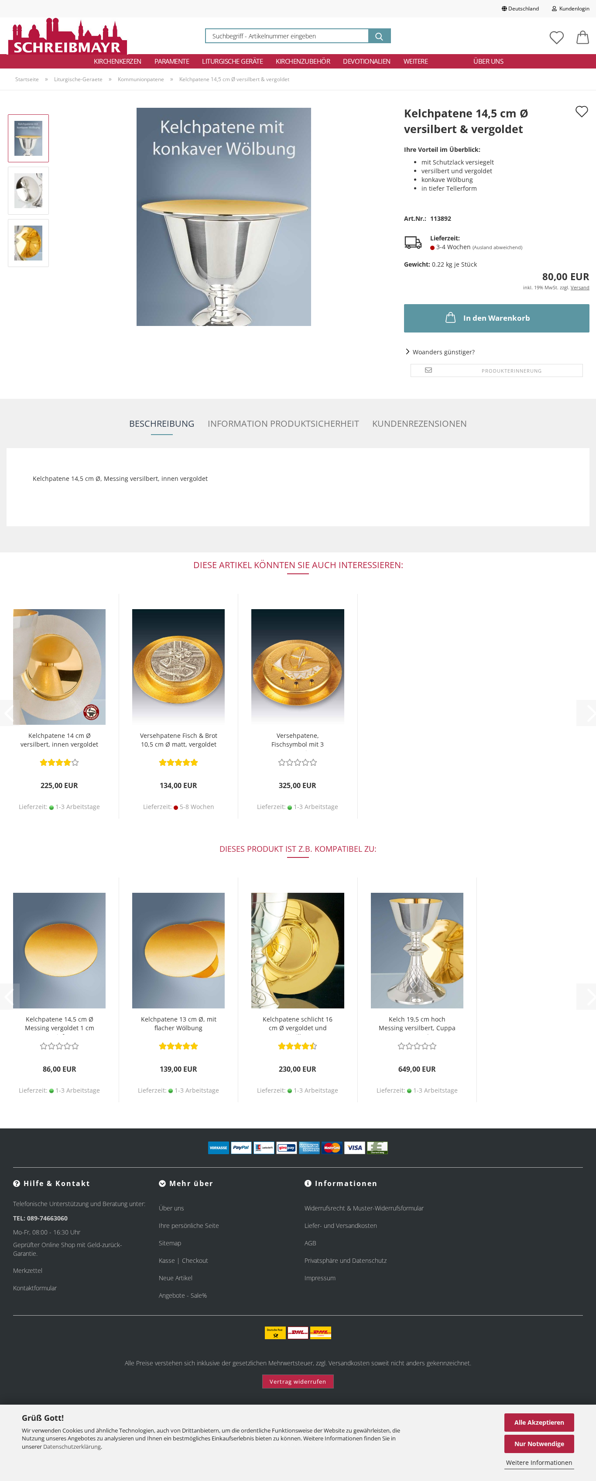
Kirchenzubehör (303, 61)
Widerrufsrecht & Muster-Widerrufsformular (364, 1208)
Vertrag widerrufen (298, 1381)
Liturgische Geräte (232, 61)
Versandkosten (349, 1363)
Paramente (171, 61)
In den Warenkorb (496, 318)
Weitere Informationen (539, 1462)
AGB (310, 1243)
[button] (583, 35)
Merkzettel (27, 1270)
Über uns (488, 61)
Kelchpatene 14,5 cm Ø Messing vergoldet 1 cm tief (59, 1025)
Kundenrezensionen (419, 423)
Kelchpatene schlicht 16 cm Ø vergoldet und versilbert (297, 1025)
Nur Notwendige (539, 1444)
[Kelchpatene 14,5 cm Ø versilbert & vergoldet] (224, 216)
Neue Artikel (175, 1278)
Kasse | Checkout (183, 1260)
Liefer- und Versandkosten (341, 1225)
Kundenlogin (573, 8)
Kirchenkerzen (117, 61)
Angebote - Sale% (183, 1295)
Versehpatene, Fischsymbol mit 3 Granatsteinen (297, 741)
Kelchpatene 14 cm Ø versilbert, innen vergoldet (59, 739)
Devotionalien (366, 61)
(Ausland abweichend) (497, 247)
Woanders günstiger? (444, 352)
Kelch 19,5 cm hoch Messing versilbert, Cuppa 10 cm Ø (417, 1025)
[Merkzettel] (557, 35)
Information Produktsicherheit (283, 423)
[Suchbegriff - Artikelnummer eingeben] (379, 35)
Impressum (320, 1278)
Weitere (416, 61)
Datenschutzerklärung (72, 1446)
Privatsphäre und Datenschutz (346, 1260)
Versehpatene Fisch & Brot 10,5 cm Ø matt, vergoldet (178, 739)
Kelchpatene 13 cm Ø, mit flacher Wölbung (178, 1023)
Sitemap (170, 1243)
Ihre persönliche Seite (189, 1225)
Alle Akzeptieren (539, 1422)
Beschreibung (162, 423)
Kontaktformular (35, 1288)
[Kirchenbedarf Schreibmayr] (67, 35)
